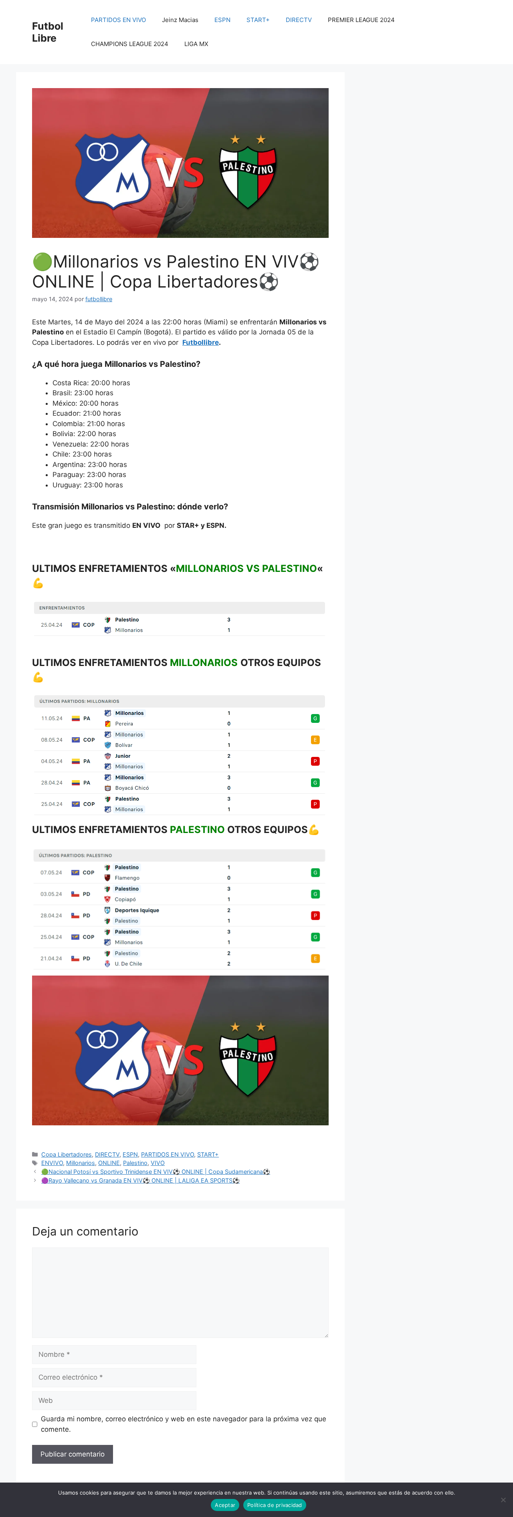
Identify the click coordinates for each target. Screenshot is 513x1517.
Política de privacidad (274, 1505)
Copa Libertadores (66, 1154)
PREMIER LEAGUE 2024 (361, 20)
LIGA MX (196, 44)
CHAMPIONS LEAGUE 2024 (129, 44)
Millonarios (80, 1162)
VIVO (158, 1162)
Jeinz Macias (180, 20)
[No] (503, 1500)
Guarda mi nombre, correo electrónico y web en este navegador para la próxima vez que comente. (183, 1424)
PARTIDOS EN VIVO (118, 20)
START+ (258, 20)
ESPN (222, 20)
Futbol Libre (47, 32)
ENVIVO (52, 1162)
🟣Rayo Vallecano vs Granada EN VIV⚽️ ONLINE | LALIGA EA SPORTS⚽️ (140, 1180)
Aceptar (225, 1505)
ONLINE (109, 1162)
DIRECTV (299, 20)
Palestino (135, 1162)
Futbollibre (200, 342)
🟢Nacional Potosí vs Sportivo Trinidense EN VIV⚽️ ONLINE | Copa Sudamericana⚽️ (155, 1171)
